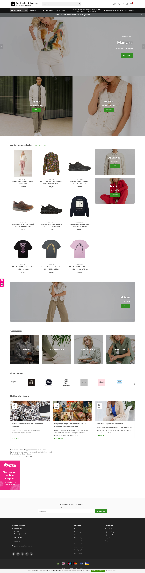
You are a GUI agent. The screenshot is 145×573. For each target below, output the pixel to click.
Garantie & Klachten (80, 547)
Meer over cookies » (111, 571)
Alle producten (109, 541)
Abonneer (102, 511)
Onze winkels (78, 553)
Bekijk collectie (39, 145)
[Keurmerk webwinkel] (10, 475)
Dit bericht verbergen (98, 571)
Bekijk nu (115, 166)
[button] (1, 46)
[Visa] (87, 563)
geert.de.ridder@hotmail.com (23, 546)
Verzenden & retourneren (82, 541)
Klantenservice (78, 544)
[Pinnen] (81, 563)
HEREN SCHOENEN (47, 336)
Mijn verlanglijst (109, 535)
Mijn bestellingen (110, 532)
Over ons (77, 529)
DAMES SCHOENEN (79, 336)
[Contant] (57, 563)
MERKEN (33, 10)
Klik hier (36, 110)
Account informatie (110, 529)
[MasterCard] (75, 563)
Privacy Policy (78, 538)
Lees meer (16, 438)
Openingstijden (78, 550)
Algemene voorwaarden (81, 535)
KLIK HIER (109, 110)
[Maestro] (69, 563)
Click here (126, 55)
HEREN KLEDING (15, 336)
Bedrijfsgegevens (79, 532)
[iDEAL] (63, 563)
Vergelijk (107, 538)
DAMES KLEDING (111, 336)
